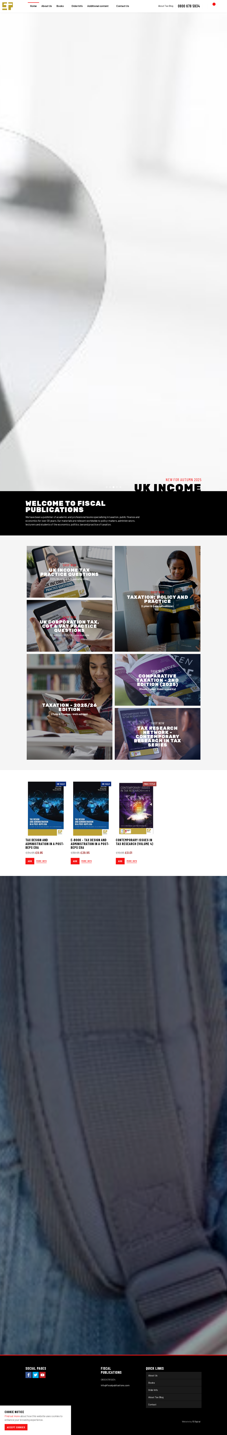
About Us (46, 5)
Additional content (98, 5)
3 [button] (113, 1013)
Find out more (12, 1416)
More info (41, 1386)
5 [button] (120, 1013)
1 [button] (107, 1013)
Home (33, 5)
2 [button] (110, 1013)
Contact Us (122, 5)
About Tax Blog (165, 5)
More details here (40, 538)
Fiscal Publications (7, 6)
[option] (113, 514)
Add (30, 1386)
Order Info (77, 5)
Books (60, 5)
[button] (205, 6)
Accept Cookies (16, 1427)
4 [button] (117, 1013)
